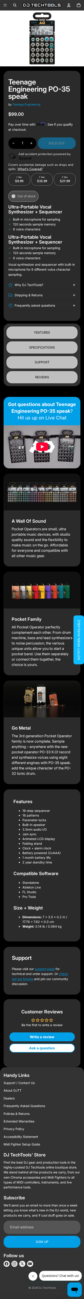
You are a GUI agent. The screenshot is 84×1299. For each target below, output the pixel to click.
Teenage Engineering (26, 104)
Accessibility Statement (21, 1137)
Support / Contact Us (19, 1083)
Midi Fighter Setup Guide (22, 1144)
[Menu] (5, 5)
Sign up (42, 1242)
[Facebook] (7, 1264)
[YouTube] (30, 1264)
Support (42, 362)
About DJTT (13, 1090)
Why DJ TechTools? (29, 285)
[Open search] (15, 5)
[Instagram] (14, 1264)
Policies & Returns (17, 1114)
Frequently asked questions (35, 305)
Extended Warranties (19, 1121)
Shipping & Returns (29, 295)
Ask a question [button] (42, 1048)
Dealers (9, 1098)
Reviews (42, 377)
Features (42, 332)
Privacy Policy (14, 1129)
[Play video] (42, 446)
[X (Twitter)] (22, 1264)
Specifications (42, 347)
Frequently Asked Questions (24, 1106)
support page (45, 969)
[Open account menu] (69, 5)
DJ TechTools (47, 1287)
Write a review (42, 1037)
